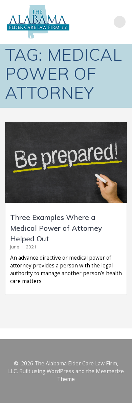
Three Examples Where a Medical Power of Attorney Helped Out (56, 228)
